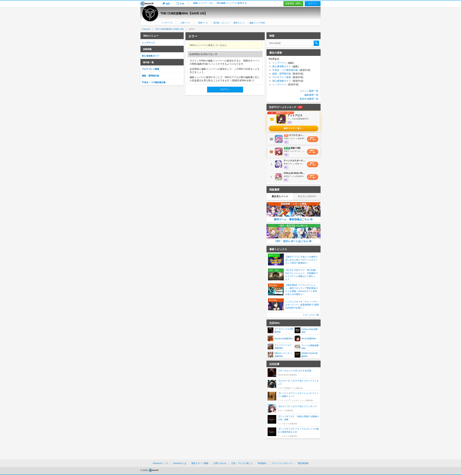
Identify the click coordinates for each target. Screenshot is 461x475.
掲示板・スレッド (221, 23)
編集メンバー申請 (257, 23)
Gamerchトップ (160, 463)
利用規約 (262, 463)
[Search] (316, 43)
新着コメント (239, 23)
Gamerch (147, 3)
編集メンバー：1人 (203, 3)
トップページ (167, 23)
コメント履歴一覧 (309, 91)
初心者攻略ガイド (150, 56)
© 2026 (144, 470)
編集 (168, 3)
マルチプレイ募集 (150, 69)
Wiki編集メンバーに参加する (232, 3)
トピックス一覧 (311, 315)
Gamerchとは (179, 463)
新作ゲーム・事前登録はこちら (291, 219)
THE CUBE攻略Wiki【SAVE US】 (183, 13)
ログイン (312, 3)
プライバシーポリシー (282, 463)
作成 (182, 3)
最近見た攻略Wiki (307, 196)
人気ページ (185, 23)
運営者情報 (303, 463)
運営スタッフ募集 (200, 463)
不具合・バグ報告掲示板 (154, 82)
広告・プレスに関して (242, 463)
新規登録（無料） (294, 3)
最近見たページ (280, 196)
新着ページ (203, 23)
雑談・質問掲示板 (150, 75)
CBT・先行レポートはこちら (291, 241)
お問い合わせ (219, 463)
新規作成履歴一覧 (309, 98)
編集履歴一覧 (311, 95)
